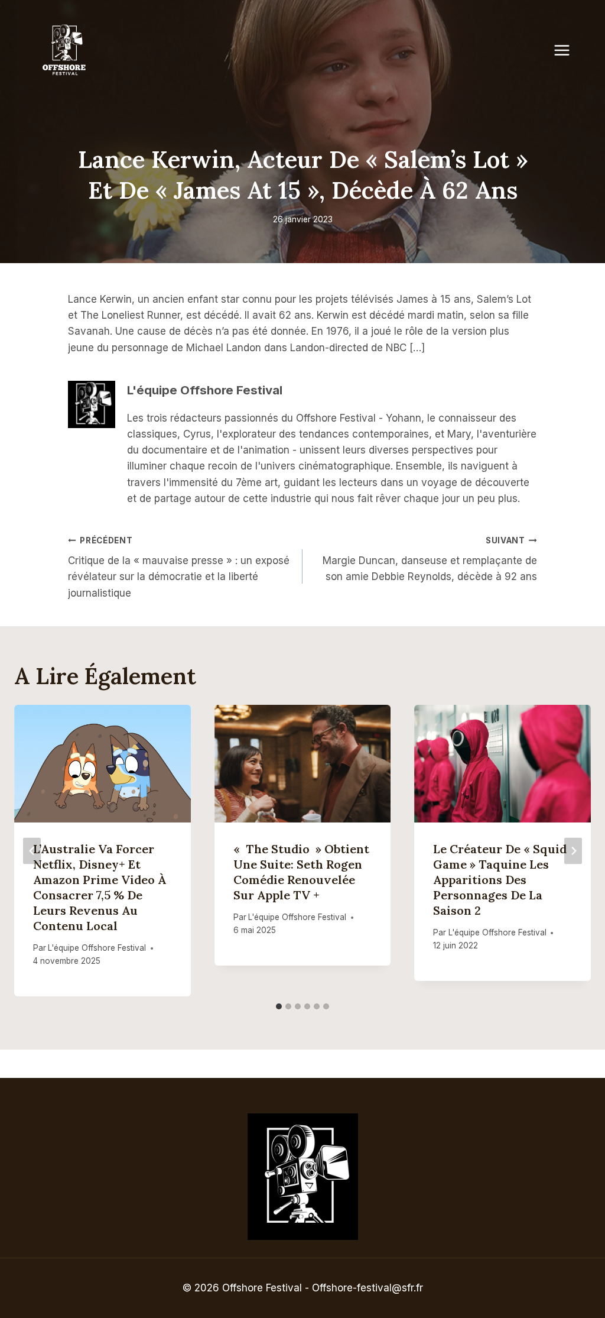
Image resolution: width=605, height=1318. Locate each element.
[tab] (279, 1006)
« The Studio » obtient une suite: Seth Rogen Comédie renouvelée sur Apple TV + (301, 871)
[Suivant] (573, 850)
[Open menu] (567, 50)
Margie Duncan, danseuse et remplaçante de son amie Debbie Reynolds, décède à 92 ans (430, 559)
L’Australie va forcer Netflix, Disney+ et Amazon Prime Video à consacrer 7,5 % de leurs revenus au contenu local (99, 887)
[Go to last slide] (32, 850)
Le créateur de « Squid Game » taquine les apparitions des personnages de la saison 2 (500, 879)
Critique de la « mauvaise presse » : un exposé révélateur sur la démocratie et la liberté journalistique (179, 567)
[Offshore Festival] (65, 50)
